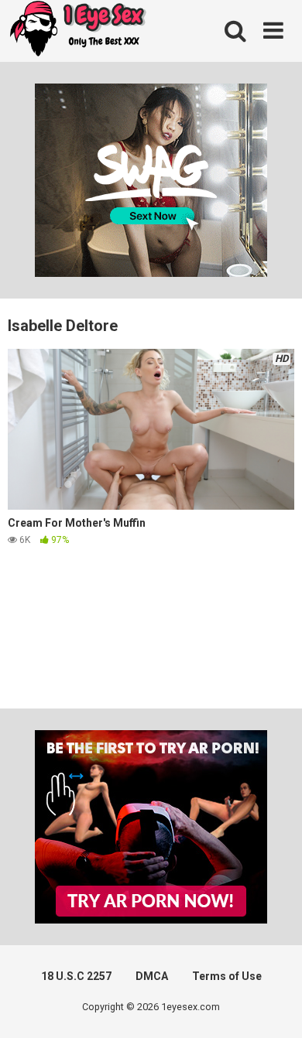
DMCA (152, 976)
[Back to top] (273, 1007)
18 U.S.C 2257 (76, 976)
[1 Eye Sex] (77, 31)
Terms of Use (227, 976)
